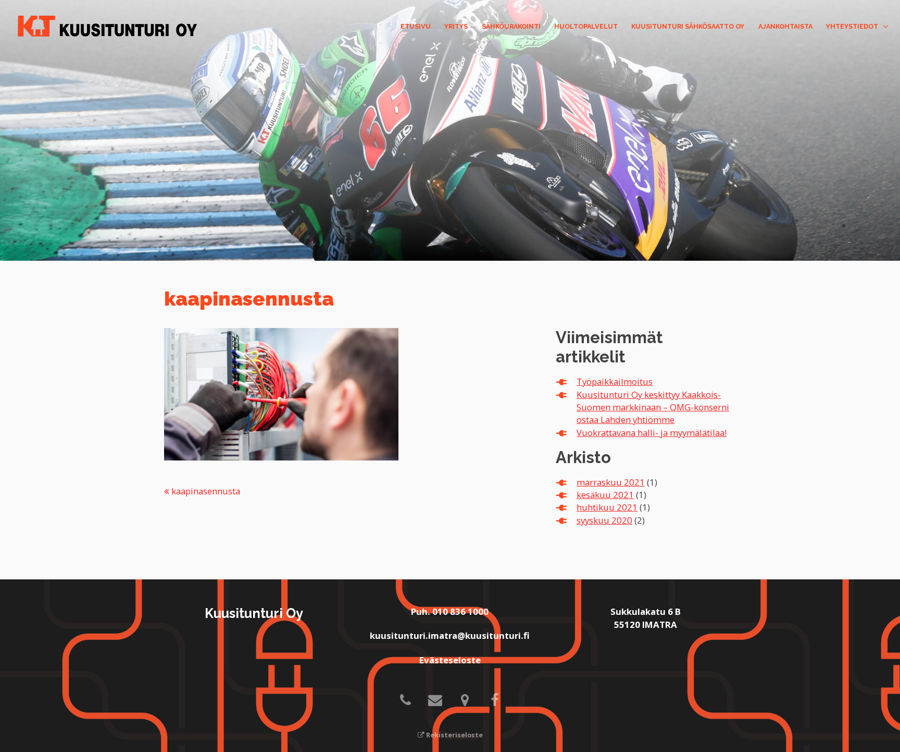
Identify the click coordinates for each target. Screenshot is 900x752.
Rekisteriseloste (453, 735)
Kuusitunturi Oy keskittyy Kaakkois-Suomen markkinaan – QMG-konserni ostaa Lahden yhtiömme (653, 407)
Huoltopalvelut (586, 26)
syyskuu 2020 (604, 520)
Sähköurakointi (511, 26)
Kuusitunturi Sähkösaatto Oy (687, 26)
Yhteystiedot (852, 26)
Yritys (456, 26)
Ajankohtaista (785, 26)
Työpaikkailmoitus (615, 381)
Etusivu (416, 26)
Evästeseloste (450, 660)
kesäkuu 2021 (605, 495)
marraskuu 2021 (611, 482)
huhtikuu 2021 (607, 507)
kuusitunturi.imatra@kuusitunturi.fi (450, 635)
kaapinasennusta (204, 491)
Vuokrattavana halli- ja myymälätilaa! (652, 433)
